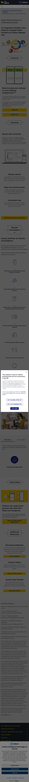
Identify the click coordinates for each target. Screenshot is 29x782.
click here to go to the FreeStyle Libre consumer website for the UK (14, 393)
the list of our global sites (14, 384)
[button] (14, 408)
